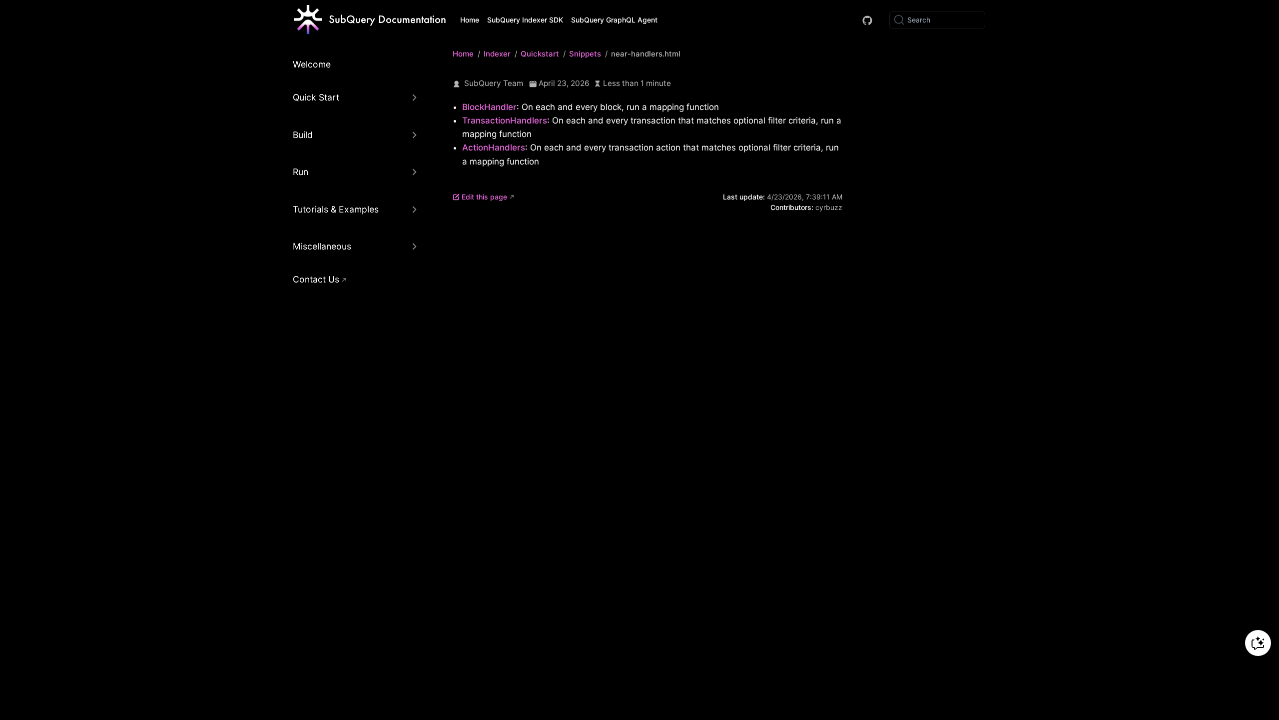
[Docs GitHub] (867, 20)
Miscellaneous (322, 246)
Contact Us (316, 279)
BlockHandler (489, 107)
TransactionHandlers (504, 121)
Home (469, 20)
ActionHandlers (493, 147)
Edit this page (484, 196)
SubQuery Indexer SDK (525, 20)
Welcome (312, 64)
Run (300, 171)
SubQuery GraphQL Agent (614, 20)
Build (303, 135)
